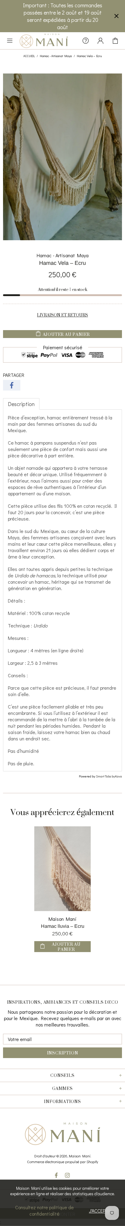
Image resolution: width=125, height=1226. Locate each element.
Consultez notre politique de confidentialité (44, 1210)
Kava (118, 776)
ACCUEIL (29, 56)
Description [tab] (21, 404)
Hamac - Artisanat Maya (56, 56)
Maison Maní (43, 40)
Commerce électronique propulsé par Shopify (62, 1161)
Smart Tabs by (105, 776)
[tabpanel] (62, 590)
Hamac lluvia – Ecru (62, 926)
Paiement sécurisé (62, 347)
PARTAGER (13, 375)
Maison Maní (62, 919)
